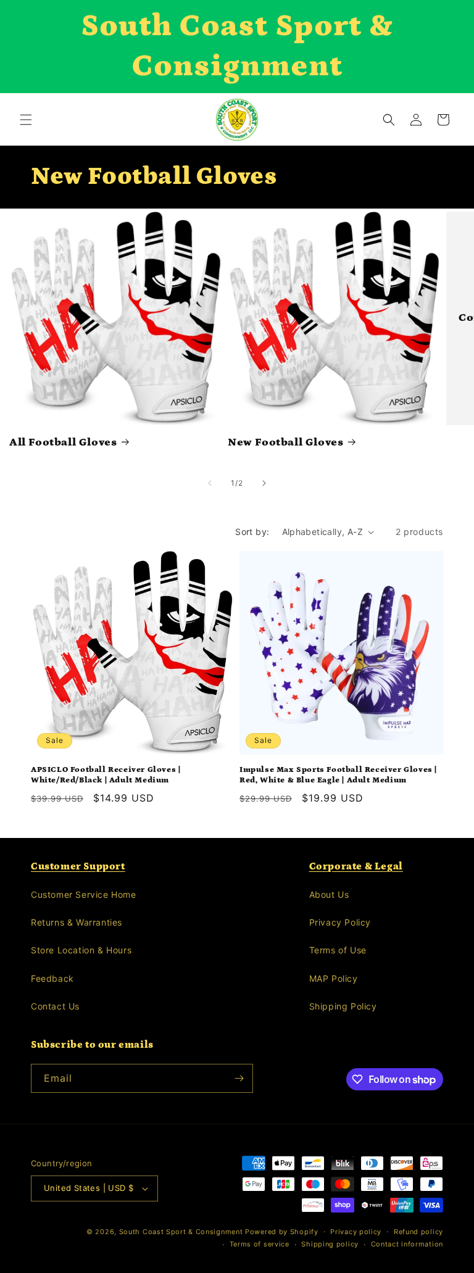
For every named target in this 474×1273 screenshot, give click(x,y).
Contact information (407, 1244)
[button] (26, 119)
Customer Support (78, 866)
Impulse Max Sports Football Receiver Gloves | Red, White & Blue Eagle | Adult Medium (338, 775)
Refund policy (418, 1231)
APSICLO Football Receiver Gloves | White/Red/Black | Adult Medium (105, 775)
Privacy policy (355, 1231)
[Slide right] (264, 483)
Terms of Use (338, 950)
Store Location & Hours (81, 950)
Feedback (52, 978)
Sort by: (252, 531)
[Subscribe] (238, 1078)
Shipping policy (330, 1244)
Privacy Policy (340, 922)
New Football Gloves (285, 442)
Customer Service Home (83, 894)
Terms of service (259, 1244)
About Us (329, 894)
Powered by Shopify (281, 1231)
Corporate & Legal (356, 866)
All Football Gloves (63, 442)
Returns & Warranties (76, 922)
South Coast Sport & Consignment (181, 1231)
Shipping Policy (343, 1006)
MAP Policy (333, 978)
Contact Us (55, 1006)
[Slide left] (209, 483)
